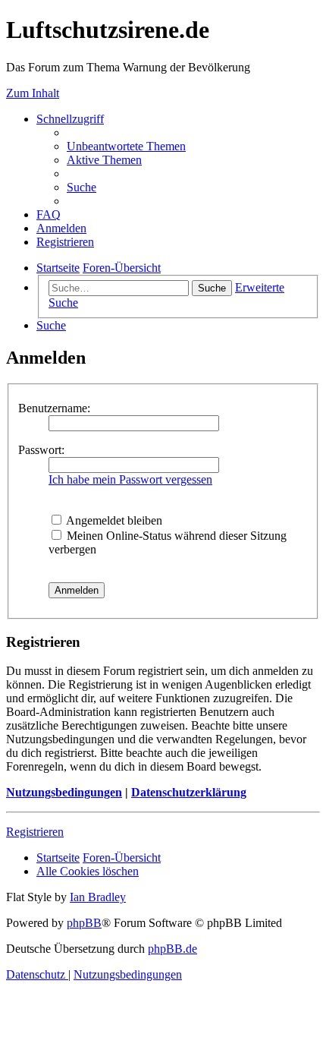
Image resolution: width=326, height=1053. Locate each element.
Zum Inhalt (32, 93)
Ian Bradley (98, 897)
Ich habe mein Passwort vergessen (130, 479)
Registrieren (35, 831)
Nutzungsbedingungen (64, 792)
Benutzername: (54, 408)
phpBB (84, 922)
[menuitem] (126, 146)
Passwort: (41, 449)
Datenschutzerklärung (188, 792)
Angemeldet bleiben (113, 520)
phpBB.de (172, 948)
